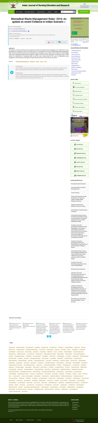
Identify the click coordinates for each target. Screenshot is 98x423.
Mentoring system (45, 375)
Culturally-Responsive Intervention (15, 364)
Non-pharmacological (20, 347)
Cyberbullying (61, 382)
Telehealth (60, 351)
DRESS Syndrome (42, 380)
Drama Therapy (68, 362)
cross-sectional (42, 349)
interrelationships (79, 387)
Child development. (71, 387)
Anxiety (79, 373)
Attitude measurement (49, 389)
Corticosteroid (50, 380)
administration (60, 358)
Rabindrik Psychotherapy (65, 369)
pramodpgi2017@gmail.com (19, 28)
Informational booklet (22, 360)
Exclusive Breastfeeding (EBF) (49, 364)
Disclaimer (73, 74)
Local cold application (73, 389)
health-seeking (12, 389)
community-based (50, 349)
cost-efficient (60, 347)
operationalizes (19, 362)
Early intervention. (85, 378)
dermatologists (35, 380)
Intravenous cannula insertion (14, 391)
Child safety (30, 360)
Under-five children (78, 358)
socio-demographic (60, 356)
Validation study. (65, 389)
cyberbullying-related (53, 382)
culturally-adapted (82, 360)
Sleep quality (61, 373)
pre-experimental (30, 353)
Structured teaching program (79, 353)
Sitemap (39, 419)
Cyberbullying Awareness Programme (72, 382)
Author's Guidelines (79, 87)
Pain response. (24, 391)
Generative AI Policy (76, 59)
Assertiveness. (22, 384)
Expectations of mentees (78, 375)
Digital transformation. (21, 353)
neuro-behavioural (30, 384)
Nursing (55, 351)
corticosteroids (19, 380)
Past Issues (19, 11)
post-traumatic (55, 373)
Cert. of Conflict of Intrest (80, 99)
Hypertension (77, 347)
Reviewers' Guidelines (76, 67)
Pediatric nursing (52, 378)
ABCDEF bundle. (84, 367)
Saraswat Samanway (36, 371)
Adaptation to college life (55, 375)
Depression (85, 373)
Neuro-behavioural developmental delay (32, 387)
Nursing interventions (59, 367)
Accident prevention (68, 358)
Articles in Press (78, 111)
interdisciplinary (27, 380)
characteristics (39, 364)
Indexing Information (79, 107)
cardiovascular (12, 347)
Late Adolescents (84, 382)
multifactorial (11, 367)
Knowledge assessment (38, 389)
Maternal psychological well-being (48, 371)
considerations (41, 362)
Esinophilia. (56, 380)
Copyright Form (78, 95)
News (55, 11)
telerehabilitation (12, 351)
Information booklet (12, 358)
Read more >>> (86, 42)
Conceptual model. (59, 371)
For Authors (40, 11)
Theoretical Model (76, 362)
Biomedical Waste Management (22, 61)
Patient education (68, 353)
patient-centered (20, 351)
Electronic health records (78, 351)
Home (11, 11)
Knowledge (32, 61)
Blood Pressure (12, 349)
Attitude (16, 384)
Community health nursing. (39, 360)
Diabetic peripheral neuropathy (50, 353)
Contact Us (20, 1)
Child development (76, 378)
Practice (37, 61)
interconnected (48, 373)
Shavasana (83, 347)
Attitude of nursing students (66, 375)
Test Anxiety (32, 373)
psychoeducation (72, 380)
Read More (11, 411)
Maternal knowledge (13, 360)
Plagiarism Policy (75, 61)
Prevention (11, 356)
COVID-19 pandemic (45, 387)
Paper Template (78, 91)
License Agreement (75, 56)
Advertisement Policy (76, 72)
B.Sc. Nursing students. (13, 378)
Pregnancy (75, 373)
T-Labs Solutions (80, 421)
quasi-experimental (29, 347)
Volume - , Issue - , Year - (23, 38)
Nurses (41, 61)
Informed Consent (75, 54)
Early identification (60, 378)
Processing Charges (78, 103)
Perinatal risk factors (54, 387)
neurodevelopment (80, 384)
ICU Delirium (51, 367)
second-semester (16, 375)
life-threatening (12, 380)
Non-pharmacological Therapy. (32, 349)
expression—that (74, 360)
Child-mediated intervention (25, 371)
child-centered (48, 369)
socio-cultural (48, 360)
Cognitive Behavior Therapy (23, 373)
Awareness (57, 349)
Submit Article (84, 11)
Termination (59, 364)
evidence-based (36, 367)
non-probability (45, 356)
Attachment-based (55, 369)
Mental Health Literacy (28, 369)
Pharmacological (28, 367)
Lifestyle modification (84, 356)
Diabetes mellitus (60, 353)
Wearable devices (12, 353)
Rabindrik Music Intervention (77, 369)
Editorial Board (29, 11)
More (49, 11)
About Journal (12, 1)
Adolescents (20, 369)
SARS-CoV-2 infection (13, 387)
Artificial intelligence (68, 351)
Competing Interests (76, 50)
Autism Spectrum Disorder (50, 362)
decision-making (28, 351)
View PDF (52, 42)
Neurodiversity (56, 360)
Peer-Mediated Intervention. (29, 364)
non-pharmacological (69, 347)
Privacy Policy (74, 63)
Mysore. (68, 349)
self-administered (39, 353)
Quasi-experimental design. (35, 358)
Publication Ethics (75, 65)
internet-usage (29, 382)
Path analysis (57, 389)
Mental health (68, 373)
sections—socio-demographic (27, 375)
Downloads (74, 407)
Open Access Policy (75, 58)
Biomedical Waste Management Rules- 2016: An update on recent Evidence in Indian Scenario (39, 20)
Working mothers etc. (67, 364)
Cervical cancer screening (21, 389)
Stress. (10, 375)
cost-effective (68, 356)
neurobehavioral (63, 384)
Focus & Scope (74, 52)
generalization (33, 362)
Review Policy (74, 69)
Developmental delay (43, 378)
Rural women (30, 389)
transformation (75, 349)
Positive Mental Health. (39, 369)
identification (83, 364)
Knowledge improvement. (19, 356)
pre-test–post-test (63, 380)
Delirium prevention (75, 367)
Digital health (49, 351)
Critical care (67, 367)
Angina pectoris (76, 356)
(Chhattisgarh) (28, 356)
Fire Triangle (63, 349)
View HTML (63, 42)
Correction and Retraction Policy (78, 71)
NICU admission (63, 387)
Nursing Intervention (20, 349)
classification (37, 347)
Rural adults (26, 358)
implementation (12, 362)
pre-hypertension (44, 347)
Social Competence (60, 362)
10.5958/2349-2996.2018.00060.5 (19, 31)
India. (45, 61)
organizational (35, 351)
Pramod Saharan (17, 26)
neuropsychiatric (76, 364)
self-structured (52, 356)
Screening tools (68, 378)
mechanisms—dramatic (64, 360)
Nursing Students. (39, 373)
